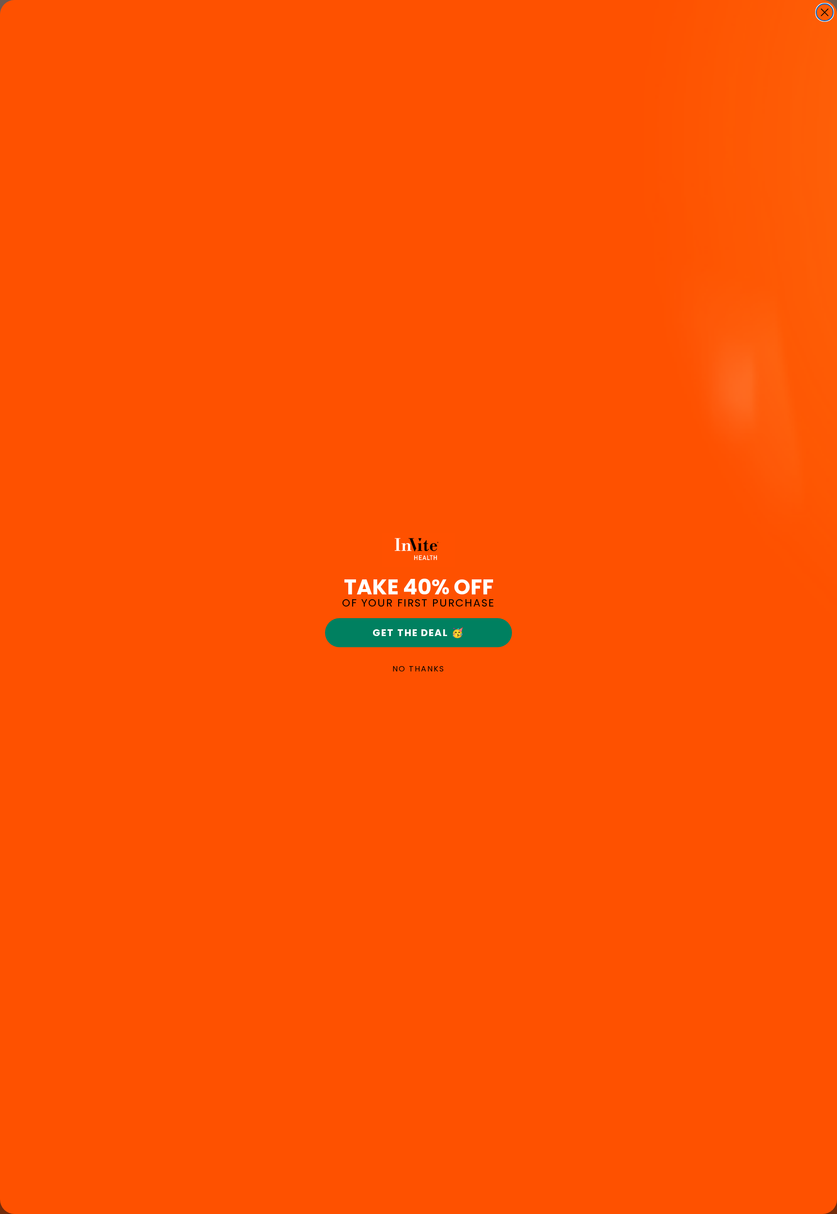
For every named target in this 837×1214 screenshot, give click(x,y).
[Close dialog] (824, 12)
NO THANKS (418, 668)
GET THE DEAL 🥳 (418, 632)
